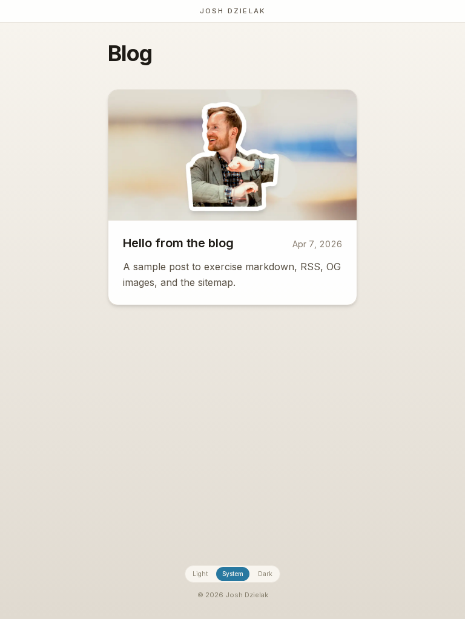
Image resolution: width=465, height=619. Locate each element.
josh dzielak (232, 11)
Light (200, 573)
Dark (265, 573)
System (232, 573)
